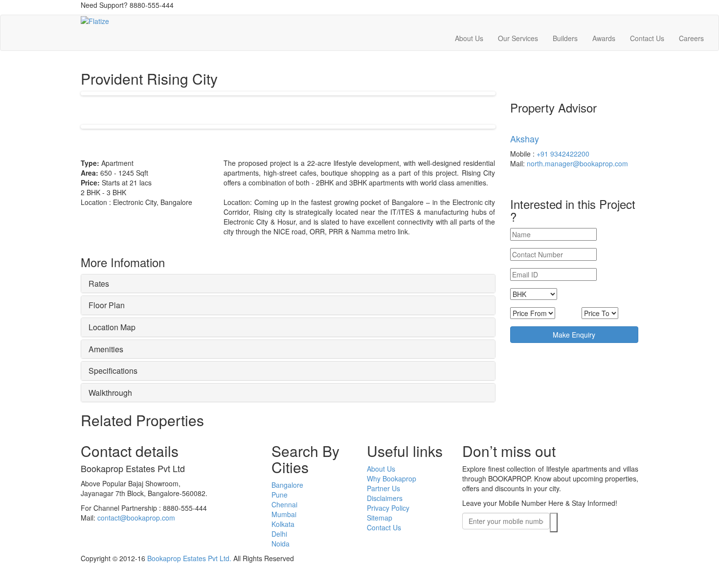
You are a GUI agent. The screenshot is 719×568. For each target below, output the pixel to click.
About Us (469, 38)
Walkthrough (110, 392)
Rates (99, 283)
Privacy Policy (388, 508)
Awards (603, 38)
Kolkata (282, 524)
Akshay (524, 138)
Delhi (279, 534)
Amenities (106, 349)
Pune (279, 495)
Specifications (113, 370)
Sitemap (379, 518)
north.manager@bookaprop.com (577, 163)
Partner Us (383, 488)
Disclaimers (385, 498)
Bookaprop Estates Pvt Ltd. (189, 558)
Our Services (518, 38)
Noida (280, 543)
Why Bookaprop (391, 478)
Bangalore (287, 485)
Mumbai (283, 514)
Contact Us (647, 38)
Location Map (112, 327)
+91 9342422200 (563, 154)
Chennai (284, 504)
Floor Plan (107, 305)
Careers (691, 38)
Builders (565, 38)
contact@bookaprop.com (136, 518)
